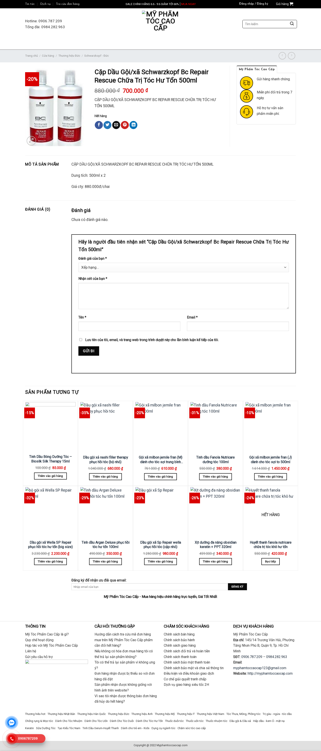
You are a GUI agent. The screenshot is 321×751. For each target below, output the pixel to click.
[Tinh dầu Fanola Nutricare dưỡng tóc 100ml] (215, 427)
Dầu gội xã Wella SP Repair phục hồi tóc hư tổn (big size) (50, 544)
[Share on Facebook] (99, 125)
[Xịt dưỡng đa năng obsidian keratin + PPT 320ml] (215, 512)
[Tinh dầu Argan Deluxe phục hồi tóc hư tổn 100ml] (105, 512)
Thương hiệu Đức (69, 55)
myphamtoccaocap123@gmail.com (259, 668)
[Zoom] (31, 140)
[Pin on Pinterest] (125, 125)
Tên (82, 317)
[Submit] (292, 24)
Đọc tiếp (270, 561)
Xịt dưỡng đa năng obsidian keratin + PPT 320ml (215, 544)
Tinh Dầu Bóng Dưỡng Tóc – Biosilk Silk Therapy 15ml (50, 459)
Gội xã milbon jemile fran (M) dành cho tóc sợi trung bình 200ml (160, 459)
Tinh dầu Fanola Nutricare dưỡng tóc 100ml (215, 459)
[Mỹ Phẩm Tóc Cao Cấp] (160, 24)
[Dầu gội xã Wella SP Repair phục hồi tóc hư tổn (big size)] (50, 512)
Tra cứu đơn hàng (67, 4)
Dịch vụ (45, 4)
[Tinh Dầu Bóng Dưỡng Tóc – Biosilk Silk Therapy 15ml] (50, 427)
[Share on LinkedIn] (133, 125)
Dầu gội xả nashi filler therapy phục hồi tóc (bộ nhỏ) (105, 459)
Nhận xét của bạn (92, 279)
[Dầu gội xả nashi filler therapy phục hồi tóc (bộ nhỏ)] (105, 427)
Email (192, 317)
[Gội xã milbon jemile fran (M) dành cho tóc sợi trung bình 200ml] (160, 427)
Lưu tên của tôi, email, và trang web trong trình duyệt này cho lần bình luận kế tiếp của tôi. (152, 340)
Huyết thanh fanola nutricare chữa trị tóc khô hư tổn (271, 544)
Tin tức (30, 4)
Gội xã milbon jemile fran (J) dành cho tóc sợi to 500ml (270, 459)
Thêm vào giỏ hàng (50, 476)
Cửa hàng (48, 55)
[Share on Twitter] (107, 125)
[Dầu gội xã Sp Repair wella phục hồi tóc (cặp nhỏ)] (160, 512)
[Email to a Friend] (116, 125)
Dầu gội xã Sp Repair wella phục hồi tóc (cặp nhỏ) (160, 544)
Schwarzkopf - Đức (96, 55)
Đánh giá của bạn (92, 258)
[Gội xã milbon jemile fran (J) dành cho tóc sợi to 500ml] (270, 427)
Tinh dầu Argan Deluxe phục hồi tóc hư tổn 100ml (105, 544)
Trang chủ (31, 55)
